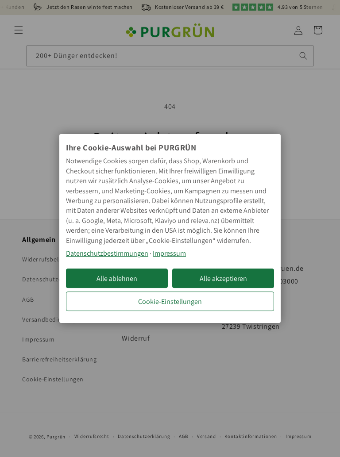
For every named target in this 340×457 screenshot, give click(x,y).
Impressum (169, 253)
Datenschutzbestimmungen (107, 253)
